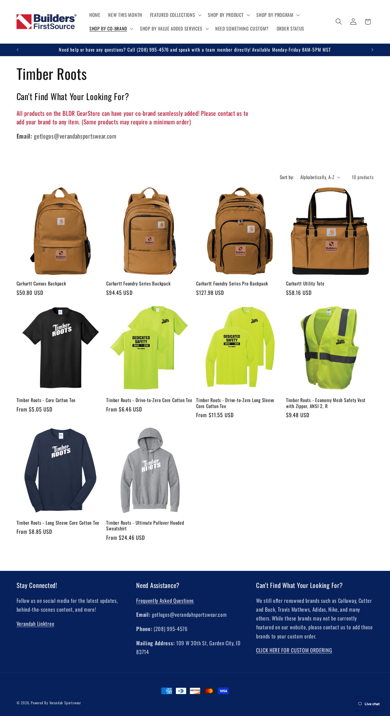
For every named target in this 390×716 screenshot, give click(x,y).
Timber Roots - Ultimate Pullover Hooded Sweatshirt (145, 526)
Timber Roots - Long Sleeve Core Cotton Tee (58, 523)
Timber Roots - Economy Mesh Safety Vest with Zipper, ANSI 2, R (325, 403)
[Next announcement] (372, 50)
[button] (175, 15)
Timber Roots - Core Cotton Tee (46, 400)
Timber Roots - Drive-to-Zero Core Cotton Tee (149, 400)
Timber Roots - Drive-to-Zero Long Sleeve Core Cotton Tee (235, 403)
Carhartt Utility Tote (305, 284)
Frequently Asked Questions (165, 600)
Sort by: (287, 177)
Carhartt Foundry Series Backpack (138, 284)
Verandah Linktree (36, 623)
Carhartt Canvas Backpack (41, 284)
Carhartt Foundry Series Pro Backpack (232, 284)
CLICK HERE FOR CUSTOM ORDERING (294, 650)
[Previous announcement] (17, 50)
